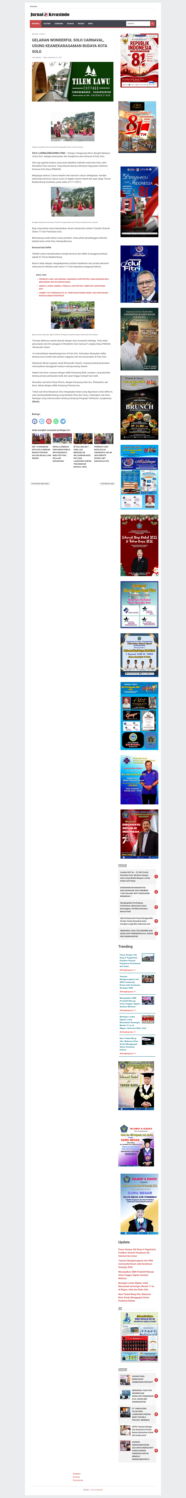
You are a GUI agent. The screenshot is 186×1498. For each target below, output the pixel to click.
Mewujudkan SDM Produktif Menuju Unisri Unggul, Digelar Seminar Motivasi (136, 1275)
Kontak (76, 1477)
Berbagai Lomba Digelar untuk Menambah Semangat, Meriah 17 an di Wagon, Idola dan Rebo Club (133, 1022)
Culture (47, 24)
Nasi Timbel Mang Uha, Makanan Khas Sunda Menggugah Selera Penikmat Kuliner (129, 1044)
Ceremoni (59, 24)
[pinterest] (49, 421)
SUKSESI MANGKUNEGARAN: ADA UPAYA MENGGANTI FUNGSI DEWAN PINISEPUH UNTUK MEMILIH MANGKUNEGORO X (142, 1450)
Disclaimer (78, 1480)
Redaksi (76, 1473)
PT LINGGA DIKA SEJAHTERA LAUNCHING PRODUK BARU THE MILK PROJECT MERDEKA (141, 1414)
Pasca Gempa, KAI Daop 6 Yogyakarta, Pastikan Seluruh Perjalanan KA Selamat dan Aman (130, 960)
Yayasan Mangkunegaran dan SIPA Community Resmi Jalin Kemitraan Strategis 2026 (130, 982)
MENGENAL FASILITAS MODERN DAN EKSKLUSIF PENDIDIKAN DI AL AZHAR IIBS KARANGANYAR (136, 933)
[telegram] (63, 421)
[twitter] (42, 421)
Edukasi (70, 24)
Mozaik (81, 24)
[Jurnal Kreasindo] (50, 14)
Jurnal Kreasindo (96, 1490)
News (90, 24)
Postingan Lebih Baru (40, 484)
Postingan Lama (107, 484)
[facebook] (34, 421)
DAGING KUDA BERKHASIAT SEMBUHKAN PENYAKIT (142, 1379)
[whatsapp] (56, 421)
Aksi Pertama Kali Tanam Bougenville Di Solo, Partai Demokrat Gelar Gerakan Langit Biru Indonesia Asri (136, 921)
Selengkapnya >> (128, 970)
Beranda (33, 7)
